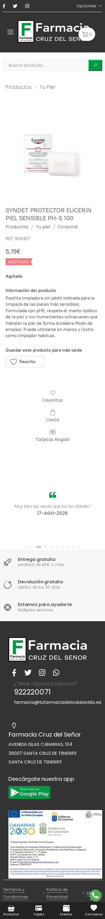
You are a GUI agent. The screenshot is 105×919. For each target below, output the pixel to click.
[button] (86, 34)
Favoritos (52, 400)
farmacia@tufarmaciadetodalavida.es (57, 702)
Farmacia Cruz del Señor (44, 734)
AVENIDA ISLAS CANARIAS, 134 (40, 744)
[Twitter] (16, 6)
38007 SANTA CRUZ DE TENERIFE (42, 753)
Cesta (52, 420)
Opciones (86, 6)
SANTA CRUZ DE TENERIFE (35, 762)
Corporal (68, 227)
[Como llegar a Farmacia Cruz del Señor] (14, 725)
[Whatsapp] (56, 672)
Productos (19, 86)
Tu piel (47, 86)
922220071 (32, 692)
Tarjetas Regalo (52, 439)
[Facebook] (5, 6)
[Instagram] (28, 6)
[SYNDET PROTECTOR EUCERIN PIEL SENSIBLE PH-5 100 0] (52, 155)
